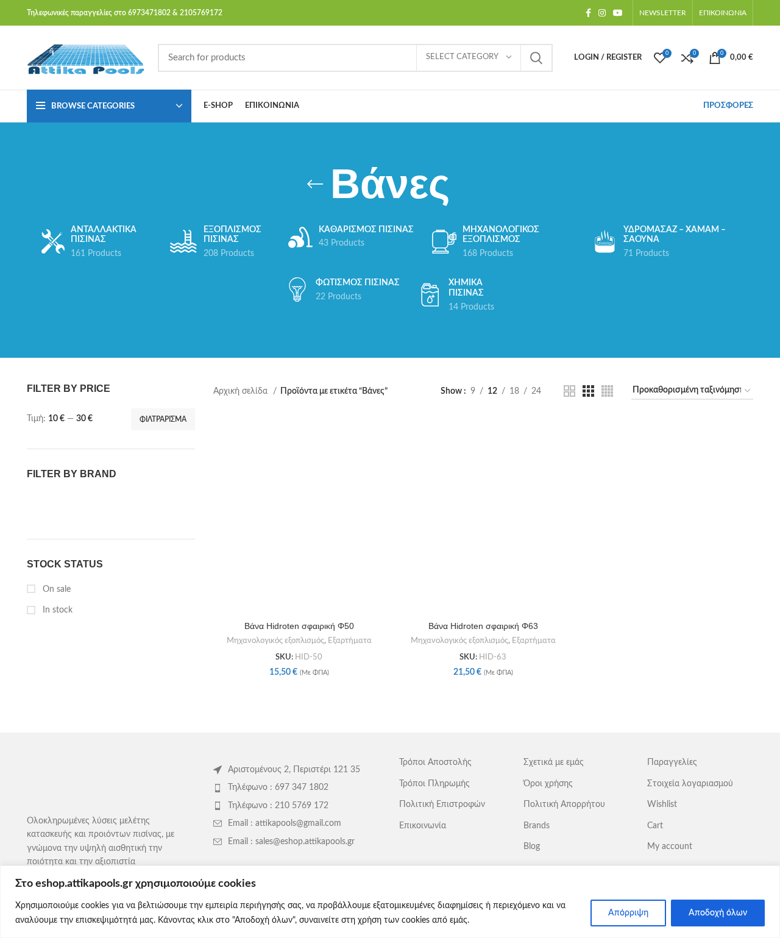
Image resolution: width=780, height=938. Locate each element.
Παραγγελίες (672, 762)
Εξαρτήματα (350, 640)
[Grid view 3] (588, 391)
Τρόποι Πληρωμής (434, 784)
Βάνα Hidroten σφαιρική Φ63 (483, 626)
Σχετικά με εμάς (553, 762)
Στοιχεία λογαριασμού (690, 784)
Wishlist (662, 804)
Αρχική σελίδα (241, 391)
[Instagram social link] (602, 13)
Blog (531, 846)
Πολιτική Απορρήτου (564, 804)
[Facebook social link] (588, 13)
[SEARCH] (536, 58)
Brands (536, 826)
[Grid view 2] (569, 391)
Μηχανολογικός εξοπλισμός (275, 640)
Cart (655, 826)
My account (669, 846)
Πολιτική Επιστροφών (442, 804)
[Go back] (315, 184)
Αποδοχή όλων (718, 913)
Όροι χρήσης (548, 784)
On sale (55, 589)
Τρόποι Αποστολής (435, 762)
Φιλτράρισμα (163, 419)
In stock (56, 610)
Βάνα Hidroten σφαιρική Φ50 (299, 626)
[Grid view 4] (607, 391)
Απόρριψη (628, 913)
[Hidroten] (66, 505)
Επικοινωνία (422, 826)
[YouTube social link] (617, 13)
